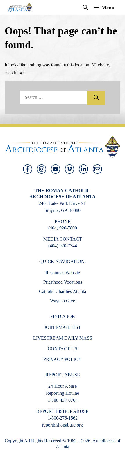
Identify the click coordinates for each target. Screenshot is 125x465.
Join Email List (62, 327)
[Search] (96, 98)
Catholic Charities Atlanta (62, 291)
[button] (85, 7)
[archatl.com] (20, 7)
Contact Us (62, 348)
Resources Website (62, 272)
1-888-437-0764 (63, 400)
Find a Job (62, 316)
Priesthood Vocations (62, 282)
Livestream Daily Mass (62, 338)
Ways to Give (62, 300)
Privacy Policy (62, 359)
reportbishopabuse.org (62, 424)
